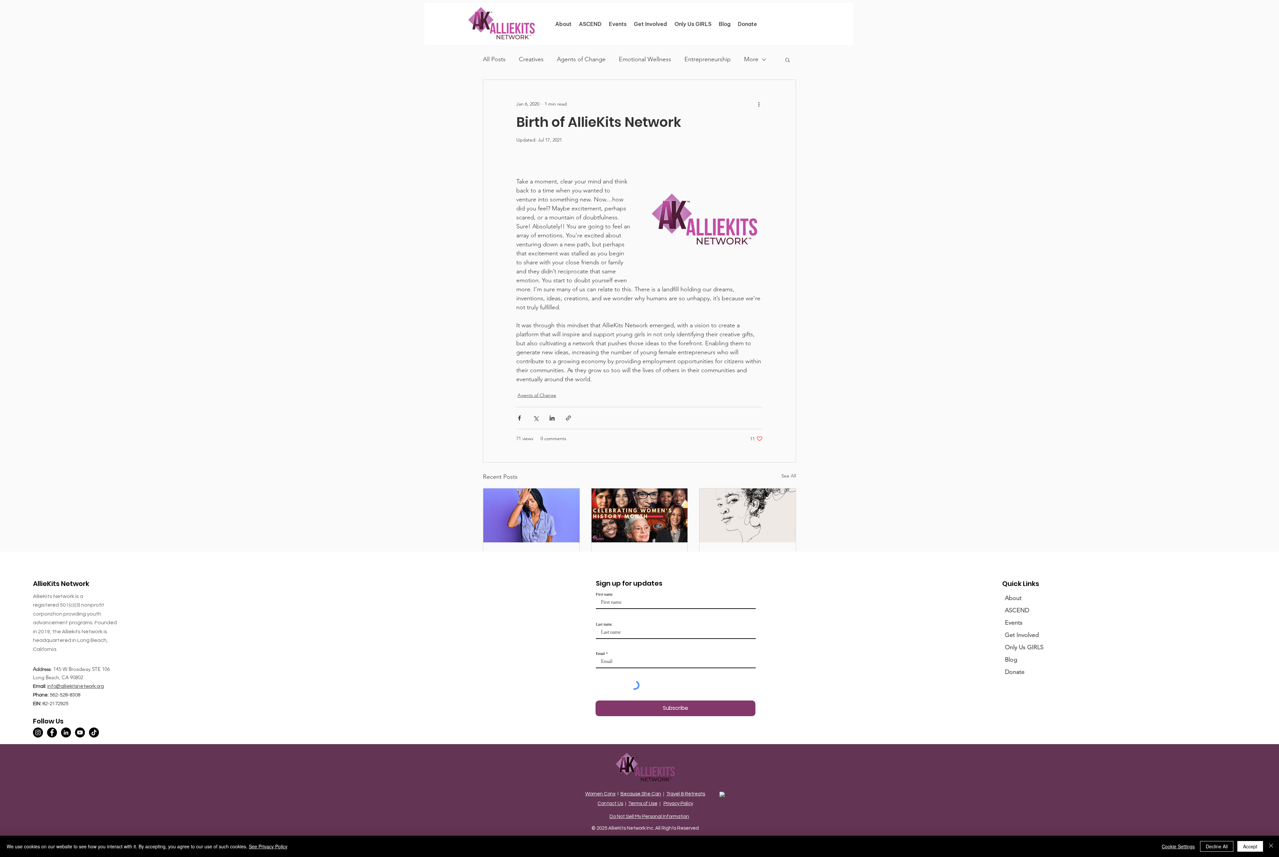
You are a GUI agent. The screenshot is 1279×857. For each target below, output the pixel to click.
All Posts (494, 59)
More (751, 59)
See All (788, 476)
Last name (604, 624)
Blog (1011, 659)
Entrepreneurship (707, 59)
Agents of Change (581, 59)
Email (600, 653)
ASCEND (1017, 610)
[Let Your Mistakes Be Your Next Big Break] (531, 515)
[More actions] (759, 104)
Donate (1015, 672)
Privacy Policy (678, 803)
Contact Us (610, 803)
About (1013, 598)
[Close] (1271, 846)
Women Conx (600, 793)
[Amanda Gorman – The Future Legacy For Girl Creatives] (747, 515)
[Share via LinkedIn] (552, 418)
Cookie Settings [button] (1178, 846)
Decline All (1217, 846)
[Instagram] (38, 732)
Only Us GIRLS (1024, 647)
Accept (1250, 846)
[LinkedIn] (66, 732)
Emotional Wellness (645, 59)
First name (604, 594)
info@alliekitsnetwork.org (75, 686)
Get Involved (1022, 635)
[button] (787, 59)
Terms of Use (642, 803)
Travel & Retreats (685, 793)
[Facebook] (52, 732)
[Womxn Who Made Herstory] (640, 515)
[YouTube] (80, 732)
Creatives (531, 59)
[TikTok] (94, 732)
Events (1014, 622)
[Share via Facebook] (519, 418)
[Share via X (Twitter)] (536, 418)
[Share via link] (568, 418)
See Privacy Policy (268, 846)
